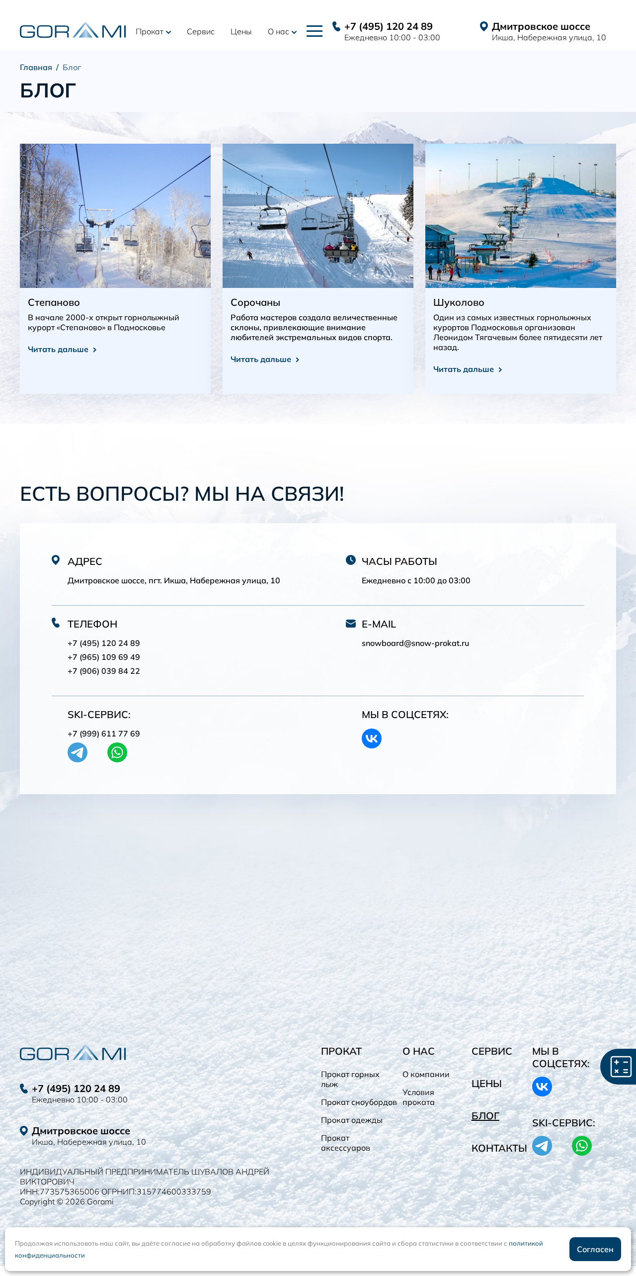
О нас (278, 31)
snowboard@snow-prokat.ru (415, 643)
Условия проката (418, 1097)
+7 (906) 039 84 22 (104, 671)
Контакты (499, 1148)
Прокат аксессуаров (345, 1143)
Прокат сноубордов (359, 1102)
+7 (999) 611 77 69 (104, 733)
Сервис (201, 31)
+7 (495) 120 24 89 (388, 26)
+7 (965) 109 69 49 (104, 657)
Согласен (595, 1249)
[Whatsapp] (117, 752)
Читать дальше (58, 349)
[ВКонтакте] (372, 738)
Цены (241, 31)
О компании (426, 1074)
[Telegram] (77, 752)
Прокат (149, 31)
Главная (36, 67)
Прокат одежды (352, 1120)
